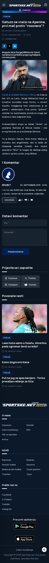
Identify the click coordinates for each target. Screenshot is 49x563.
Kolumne (31, 464)
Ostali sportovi (33, 469)
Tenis (29, 474)
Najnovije (6, 460)
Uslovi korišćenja (10, 430)
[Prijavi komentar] (32, 200)
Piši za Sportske (9, 434)
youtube (32, 285)
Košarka (30, 460)
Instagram (7, 509)
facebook (12, 278)
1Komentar (11, 39)
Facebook (6, 494)
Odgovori (9, 200)
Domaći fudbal (9, 464)
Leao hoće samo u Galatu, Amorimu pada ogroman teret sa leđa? (24, 344)
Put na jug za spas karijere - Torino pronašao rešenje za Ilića (23, 379)
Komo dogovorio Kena (15, 362)
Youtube (6, 504)
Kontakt (30, 425)
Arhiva (5, 439)
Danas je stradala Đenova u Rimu (18, 94)
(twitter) (32, 278)
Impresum (6, 425)
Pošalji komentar (16, 251)
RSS (28, 430)
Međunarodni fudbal (11, 469)
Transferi (6, 474)
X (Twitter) (7, 499)
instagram (13, 285)
